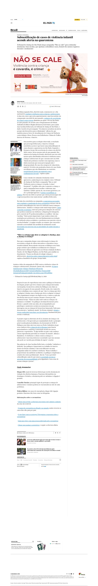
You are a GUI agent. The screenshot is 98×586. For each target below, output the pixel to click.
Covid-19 (78, 30)
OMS (21, 460)
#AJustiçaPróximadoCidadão (23, 273)
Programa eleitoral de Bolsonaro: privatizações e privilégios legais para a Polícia (78, 173)
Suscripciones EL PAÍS (45, 583)
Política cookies (28, 583)
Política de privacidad (35, 583)
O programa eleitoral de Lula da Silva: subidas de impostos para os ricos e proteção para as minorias (78, 168)
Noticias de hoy (65, 583)
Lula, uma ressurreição (78, 164)
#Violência (32, 269)
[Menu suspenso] (12, 23)
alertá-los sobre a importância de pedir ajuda (42, 256)
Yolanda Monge (30, 452)
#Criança (55, 266)
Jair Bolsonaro (62, 30)
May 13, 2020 (42, 276)
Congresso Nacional (72, 30)
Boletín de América (16, 544)
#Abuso (25, 269)
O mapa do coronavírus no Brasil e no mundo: (33, 408)
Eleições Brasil (84, 30)
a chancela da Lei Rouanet (39, 327)
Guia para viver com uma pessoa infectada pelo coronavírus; (38, 421)
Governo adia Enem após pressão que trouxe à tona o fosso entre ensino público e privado (43, 440)
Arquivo (39, 541)
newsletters (14, 541)
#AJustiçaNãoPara (35, 271)
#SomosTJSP (46, 271)
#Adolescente (18, 269)
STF (66, 30)
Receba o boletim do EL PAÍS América (26, 432)
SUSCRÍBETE (77, 19)
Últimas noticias (74, 158)
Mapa (40, 583)
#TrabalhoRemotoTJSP (21, 271)
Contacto (12, 583)
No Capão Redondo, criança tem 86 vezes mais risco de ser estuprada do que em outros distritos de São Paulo (16, 188)
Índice (61, 583)
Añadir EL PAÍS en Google (55, 106)
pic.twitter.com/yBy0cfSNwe (42, 273)
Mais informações (20, 466)
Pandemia (35, 460)
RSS (59, 583)
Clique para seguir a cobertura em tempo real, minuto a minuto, (39, 402)
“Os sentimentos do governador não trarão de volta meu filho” (15, 154)
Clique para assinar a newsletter (29, 425)
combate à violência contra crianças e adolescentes (42, 114)
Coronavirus (40, 460)
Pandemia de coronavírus (22, 35)
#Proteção (39, 269)
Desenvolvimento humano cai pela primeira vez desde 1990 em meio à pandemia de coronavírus (15, 170)
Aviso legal (23, 583)
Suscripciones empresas (54, 583)
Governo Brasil (55, 30)
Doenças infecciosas (48, 460)
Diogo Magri (20, 101)
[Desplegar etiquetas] (60, 460)
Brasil (14, 30)
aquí (45, 466)
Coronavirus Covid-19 (27, 460)
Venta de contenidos (17, 583)
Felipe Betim (29, 443)
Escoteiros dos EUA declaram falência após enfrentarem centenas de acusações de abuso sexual (43, 449)
